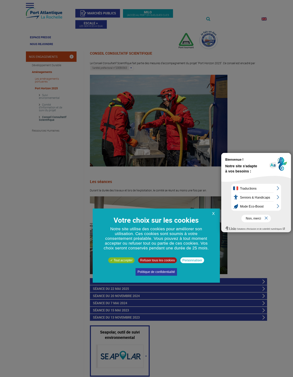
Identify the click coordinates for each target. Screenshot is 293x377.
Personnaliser (192, 260)
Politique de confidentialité (156, 272)
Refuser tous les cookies (157, 260)
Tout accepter (123, 260)
